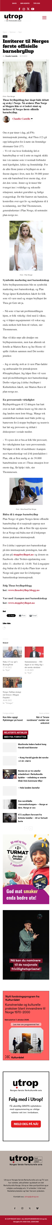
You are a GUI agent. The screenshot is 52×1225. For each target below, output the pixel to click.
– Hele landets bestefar (29, 788)
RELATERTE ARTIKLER (15, 732)
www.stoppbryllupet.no (21, 603)
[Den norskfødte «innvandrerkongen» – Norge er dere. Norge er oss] (10, 804)
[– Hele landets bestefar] (10, 791)
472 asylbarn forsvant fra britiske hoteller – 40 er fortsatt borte (33, 818)
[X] (30, 1208)
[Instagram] (22, 1208)
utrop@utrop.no (32, 1196)
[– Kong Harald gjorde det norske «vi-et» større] (10, 761)
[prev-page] (26, 828)
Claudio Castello (11, 56)
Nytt (20, 32)
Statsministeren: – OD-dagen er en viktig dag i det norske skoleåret (34, 664)
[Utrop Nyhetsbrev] (26, 1140)
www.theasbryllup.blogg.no (24, 590)
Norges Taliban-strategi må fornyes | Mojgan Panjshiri (12, 695)
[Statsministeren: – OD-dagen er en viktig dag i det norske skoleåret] (34, 652)
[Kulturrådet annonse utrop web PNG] (26, 1059)
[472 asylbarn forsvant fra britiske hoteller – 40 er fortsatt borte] (10, 818)
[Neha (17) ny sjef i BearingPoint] (12, 652)
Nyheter (13, 32)
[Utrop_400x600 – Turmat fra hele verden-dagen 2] (26, 903)
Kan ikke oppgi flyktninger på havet (13, 718)
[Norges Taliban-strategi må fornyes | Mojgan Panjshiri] (12, 682)
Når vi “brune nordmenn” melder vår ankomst (38, 720)
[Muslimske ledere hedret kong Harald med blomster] (10, 747)
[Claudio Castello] (8, 119)
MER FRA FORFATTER (15, 737)
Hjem (5, 32)
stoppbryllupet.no (23, 554)
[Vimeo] (37, 1208)
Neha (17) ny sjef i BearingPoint (10, 663)
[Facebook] (15, 1208)
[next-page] (30, 828)
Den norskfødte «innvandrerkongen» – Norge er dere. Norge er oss (33, 804)
